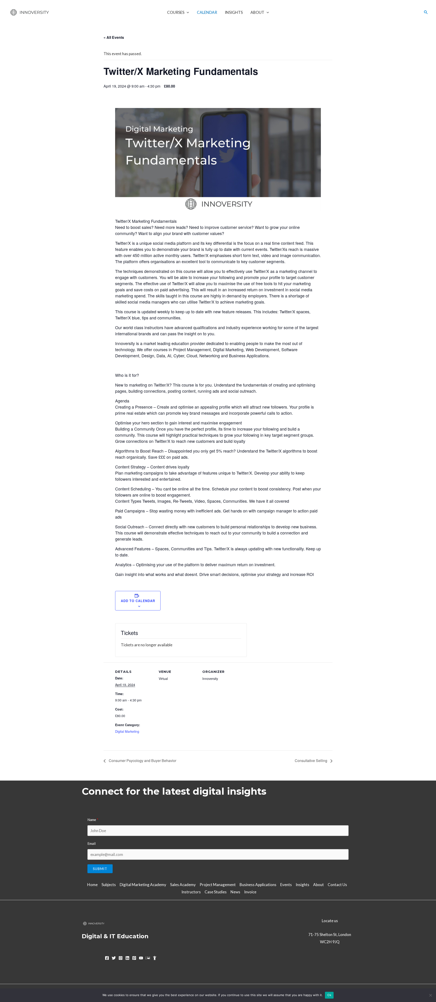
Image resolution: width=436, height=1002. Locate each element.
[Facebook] (107, 958)
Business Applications (258, 884)
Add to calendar (138, 600)
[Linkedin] (127, 958)
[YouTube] (141, 958)
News (235, 891)
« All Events (114, 37)
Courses (175, 12)
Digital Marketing (127, 731)
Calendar (207, 12)
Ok (329, 995)
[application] (186, 12)
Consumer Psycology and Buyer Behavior (142, 760)
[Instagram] (121, 958)
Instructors (191, 891)
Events (286, 884)
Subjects (109, 884)
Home (92, 884)
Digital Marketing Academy (143, 884)
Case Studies (216, 891)
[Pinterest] (134, 958)
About (257, 12)
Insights (234, 12)
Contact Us (337, 884)
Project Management (218, 884)
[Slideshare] (155, 958)
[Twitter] (114, 958)
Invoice (250, 891)
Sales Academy (183, 884)
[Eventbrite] (148, 958)
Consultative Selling (311, 760)
